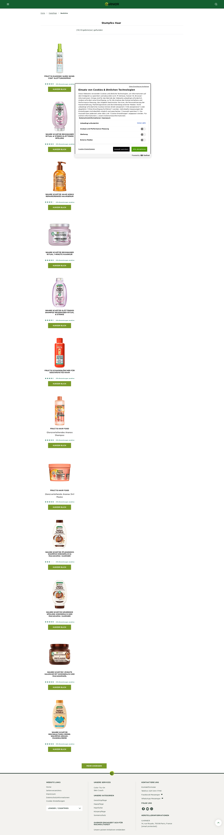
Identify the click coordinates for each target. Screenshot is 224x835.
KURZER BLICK (59, 89)
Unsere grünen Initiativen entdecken (109, 830)
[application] (64, 808)
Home (48, 787)
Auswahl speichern (121, 149)
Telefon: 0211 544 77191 (151, 791)
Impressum (51, 794)
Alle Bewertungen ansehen (65, 84)
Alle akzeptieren (139, 149)
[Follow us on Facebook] (143, 809)
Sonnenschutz (100, 815)
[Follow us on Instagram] (152, 809)
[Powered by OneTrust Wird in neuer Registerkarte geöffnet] (141, 156)
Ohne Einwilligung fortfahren (139, 86)
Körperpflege (100, 811)
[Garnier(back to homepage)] (112, 4)
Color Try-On (99, 787)
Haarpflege (99, 804)
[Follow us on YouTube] (147, 809)
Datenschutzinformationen (57, 797)
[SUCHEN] (216, 4)
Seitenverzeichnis (53, 790)
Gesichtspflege (100, 800)
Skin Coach (98, 790)
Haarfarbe (98, 808)
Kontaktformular (148, 787)
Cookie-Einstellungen (55, 801)
